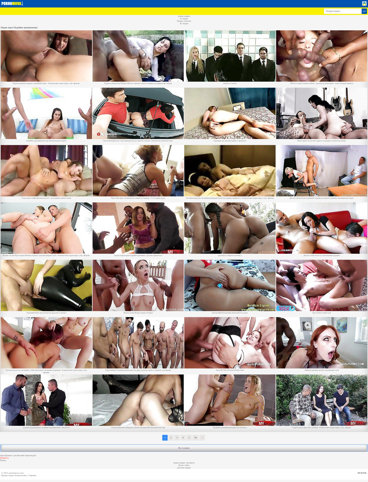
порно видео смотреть (184, 463)
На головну (184, 448)
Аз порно (184, 23)
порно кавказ (184, 16)
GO (364, 11)
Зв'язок (362, 473)
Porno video (184, 465)
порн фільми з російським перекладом (18, 455)
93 (196, 438)
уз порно (184, 18)
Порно (3, 460)
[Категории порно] (364, 5)
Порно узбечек (184, 21)
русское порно (184, 467)
